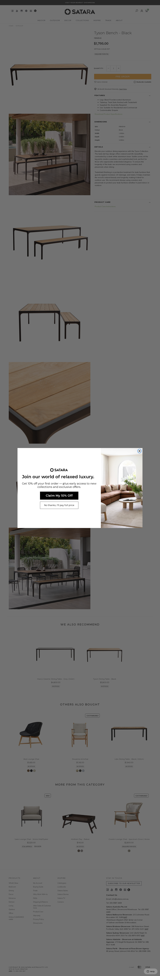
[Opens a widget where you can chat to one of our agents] (151, 972)
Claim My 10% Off (59, 495)
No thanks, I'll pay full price (59, 505)
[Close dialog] (140, 451)
